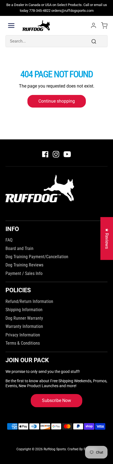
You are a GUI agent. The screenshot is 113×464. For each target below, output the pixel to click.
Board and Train (19, 248)
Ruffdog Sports (55, 449)
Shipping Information (24, 309)
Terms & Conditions (22, 343)
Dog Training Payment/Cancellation (36, 256)
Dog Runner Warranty (24, 318)
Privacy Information (22, 335)
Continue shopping (56, 101)
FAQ (9, 240)
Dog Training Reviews (24, 265)
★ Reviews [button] (106, 238)
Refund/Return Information (29, 301)
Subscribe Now (56, 400)
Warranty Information (24, 326)
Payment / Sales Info (24, 273)
